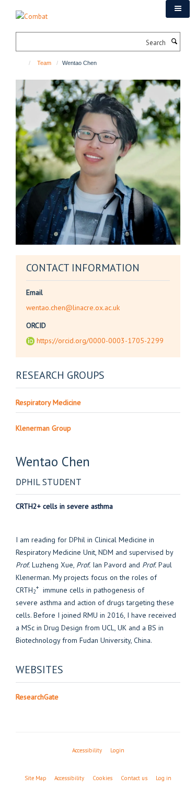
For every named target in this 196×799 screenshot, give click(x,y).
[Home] (25, 63)
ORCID (36, 325)
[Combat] (32, 10)
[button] (178, 9)
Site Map (35, 778)
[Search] (174, 42)
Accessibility (87, 750)
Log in (163, 778)
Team (44, 63)
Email (34, 292)
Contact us (134, 778)
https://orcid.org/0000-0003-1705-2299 (100, 340)
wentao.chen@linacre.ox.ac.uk (73, 307)
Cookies (102, 778)
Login (117, 750)
